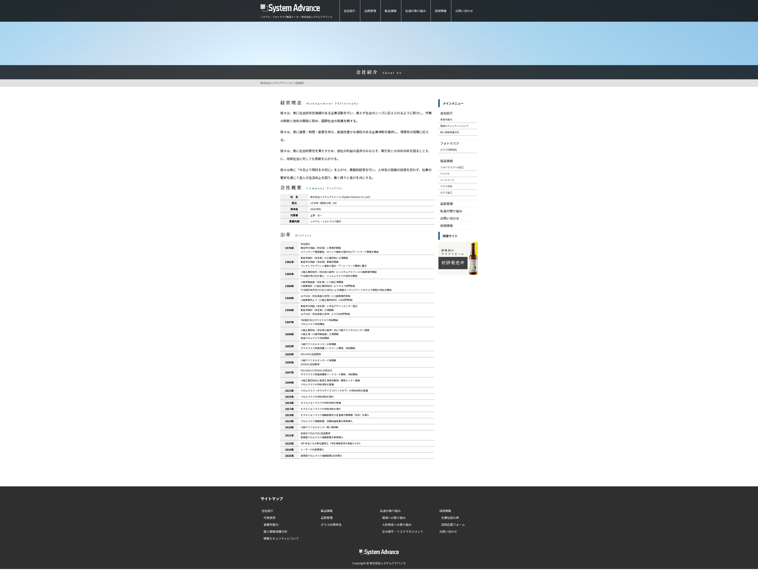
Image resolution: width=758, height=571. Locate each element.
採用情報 (441, 11)
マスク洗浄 (446, 186)
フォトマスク (449, 143)
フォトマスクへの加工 (452, 167)
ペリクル (445, 173)
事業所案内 (446, 119)
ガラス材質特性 (448, 150)
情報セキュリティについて (454, 126)
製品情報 (391, 11)
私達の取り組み (415, 11)
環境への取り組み (394, 518)
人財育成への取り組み (397, 524)
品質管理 (370, 11)
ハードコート (447, 180)
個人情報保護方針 (449, 132)
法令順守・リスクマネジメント (402, 531)
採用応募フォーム (453, 524)
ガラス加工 (446, 192)
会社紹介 (350, 11)
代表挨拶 (269, 518)
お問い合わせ (464, 11)
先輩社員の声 (450, 518)
